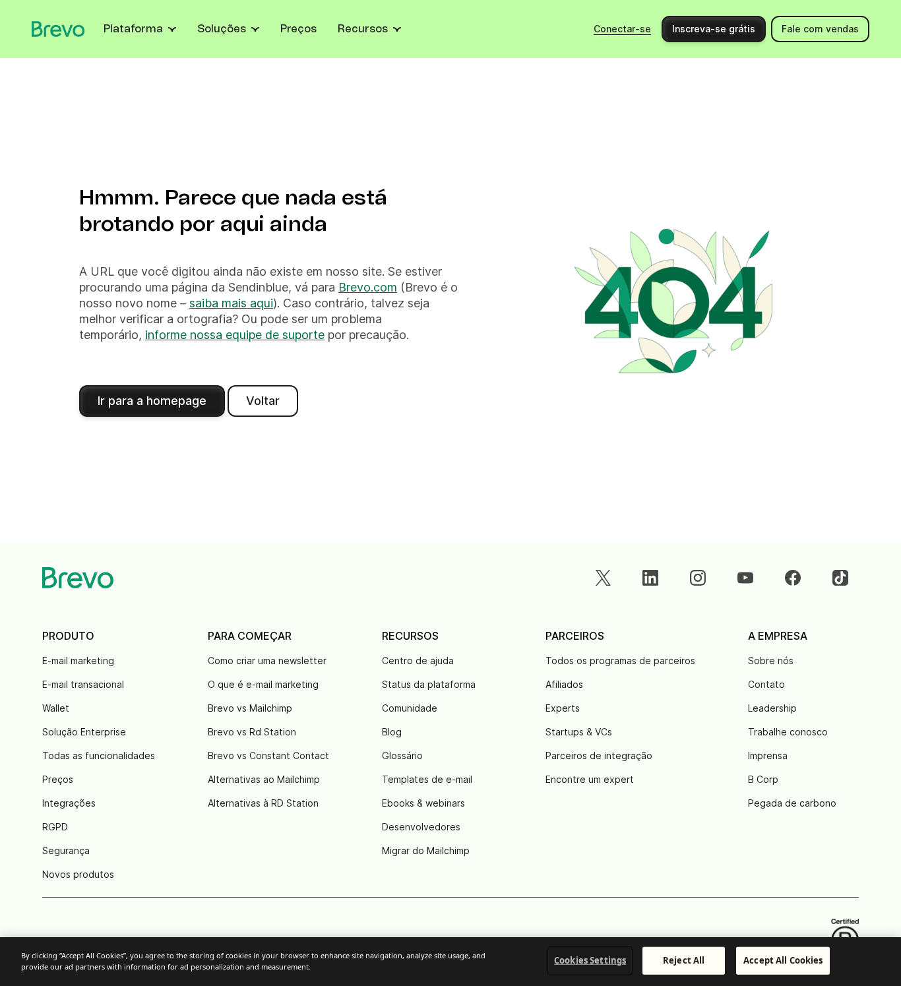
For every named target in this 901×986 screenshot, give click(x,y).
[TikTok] (840, 577)
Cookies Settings (590, 960)
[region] (450, 961)
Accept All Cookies (783, 960)
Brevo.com (367, 287)
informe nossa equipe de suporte (235, 335)
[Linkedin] (650, 577)
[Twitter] (602, 577)
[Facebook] (792, 577)
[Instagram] (697, 577)
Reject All (683, 960)
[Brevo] (58, 29)
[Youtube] (745, 577)
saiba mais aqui (231, 303)
